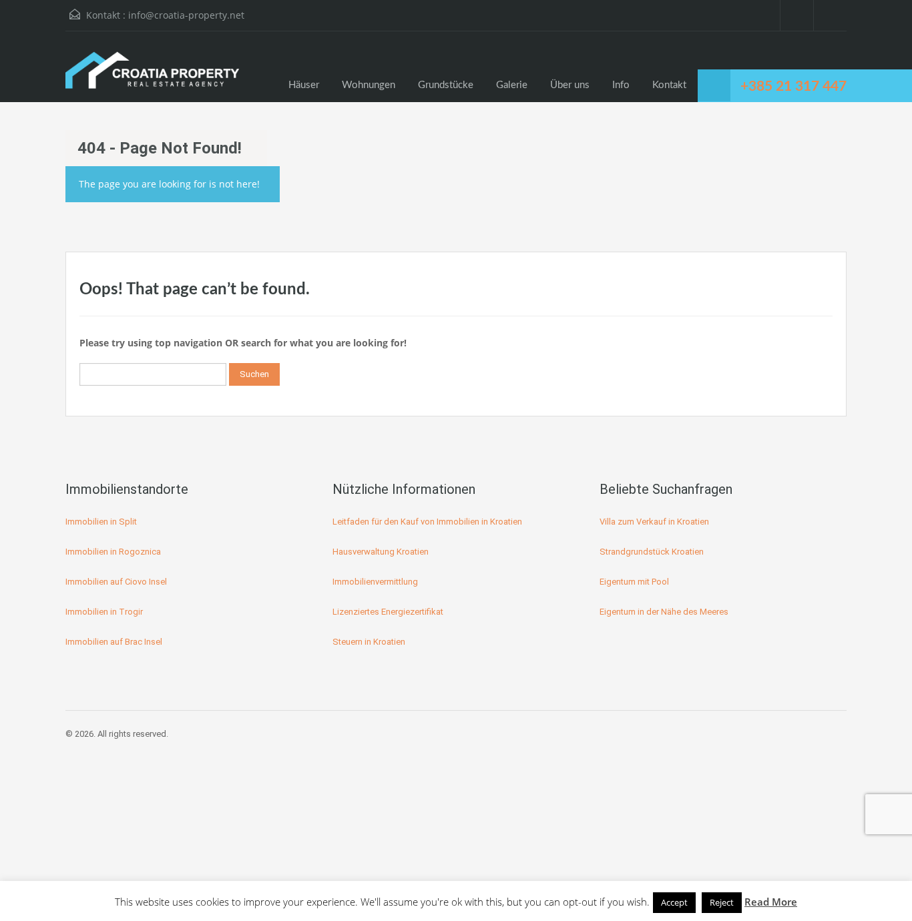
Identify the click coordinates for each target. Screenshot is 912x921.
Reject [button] (722, 902)
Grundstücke (445, 85)
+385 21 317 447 (793, 86)
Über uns (570, 85)
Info (621, 85)
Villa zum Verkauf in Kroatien (654, 522)
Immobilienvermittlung (375, 582)
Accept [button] (674, 902)
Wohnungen (368, 85)
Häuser (303, 85)
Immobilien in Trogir (104, 612)
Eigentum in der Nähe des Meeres (664, 612)
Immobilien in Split (101, 522)
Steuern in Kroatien (368, 642)
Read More (770, 901)
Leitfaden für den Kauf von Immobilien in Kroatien (427, 522)
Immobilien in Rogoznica (113, 552)
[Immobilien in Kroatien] (152, 76)
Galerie (511, 85)
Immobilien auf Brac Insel (113, 642)
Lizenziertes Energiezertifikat (387, 612)
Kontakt (669, 85)
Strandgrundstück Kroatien (652, 552)
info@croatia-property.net (186, 15)
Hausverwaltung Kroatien (380, 552)
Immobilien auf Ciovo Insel (116, 582)
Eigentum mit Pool (634, 582)
